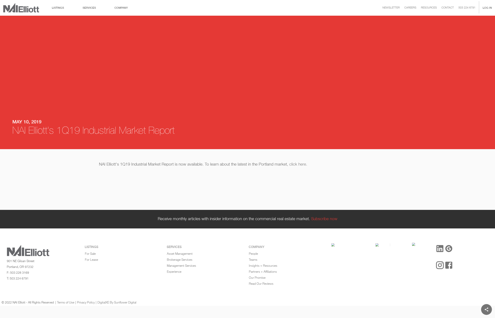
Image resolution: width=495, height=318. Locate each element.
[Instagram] (440, 265)
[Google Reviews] (449, 249)
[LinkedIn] (440, 249)
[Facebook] (449, 265)
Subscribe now (324, 219)
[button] (333, 244)
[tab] (58, 8)
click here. (298, 164)
